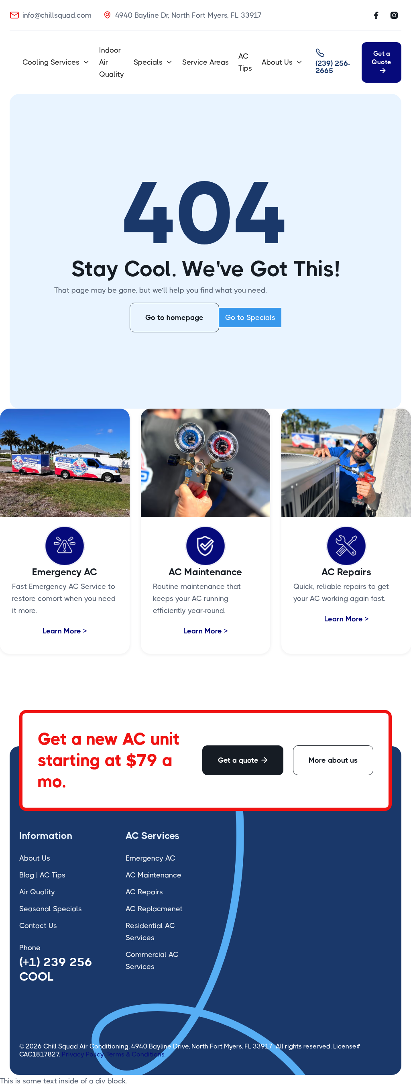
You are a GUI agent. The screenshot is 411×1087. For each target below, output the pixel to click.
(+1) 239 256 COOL (55, 969)
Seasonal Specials (50, 909)
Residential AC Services (150, 932)
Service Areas (205, 62)
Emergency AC (150, 858)
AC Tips (245, 62)
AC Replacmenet (154, 909)
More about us (333, 760)
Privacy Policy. (83, 1054)
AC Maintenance (153, 875)
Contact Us (38, 926)
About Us (34, 858)
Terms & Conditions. (135, 1054)
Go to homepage (174, 317)
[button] (56, 62)
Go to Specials (250, 317)
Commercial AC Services (152, 961)
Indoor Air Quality (111, 62)
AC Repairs (144, 892)
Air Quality (37, 892)
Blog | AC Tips (42, 875)
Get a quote (243, 760)
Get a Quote (381, 61)
